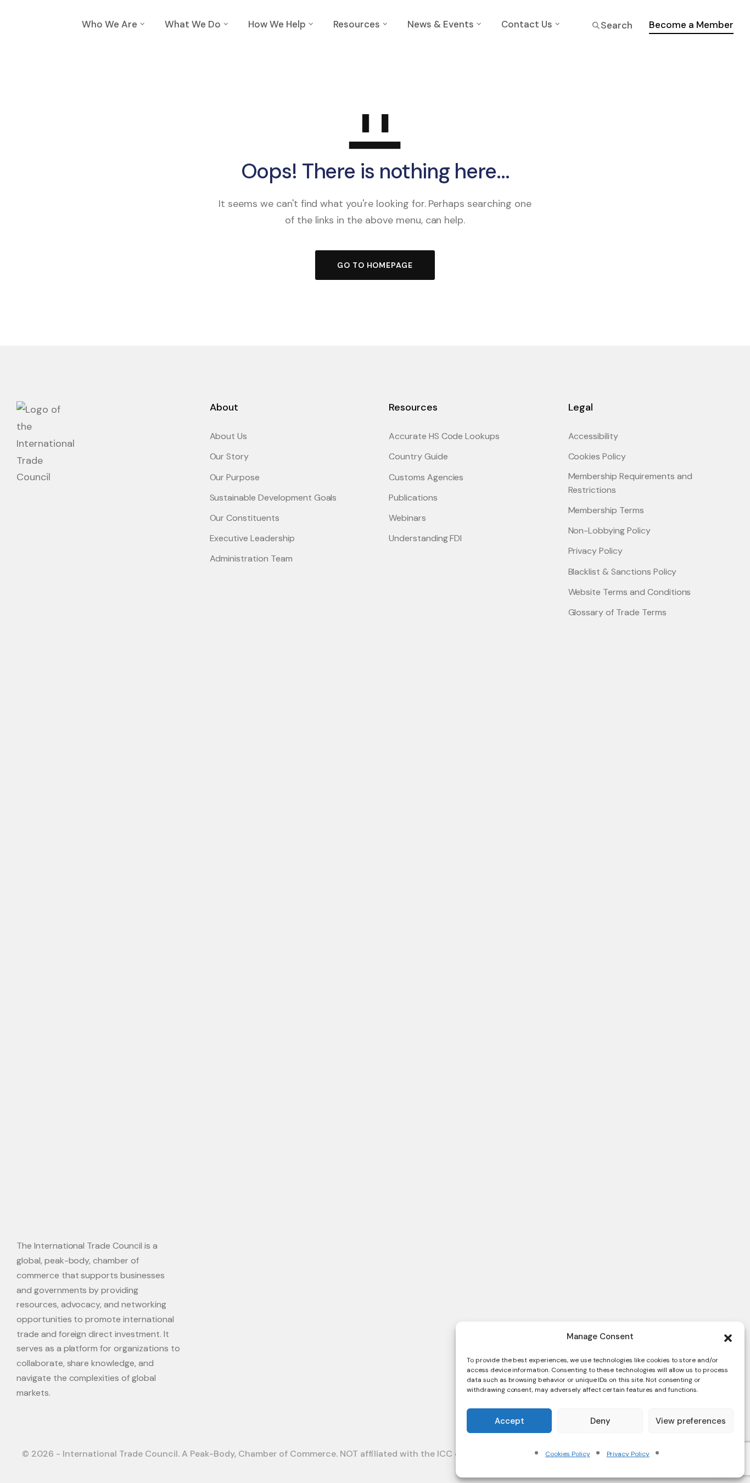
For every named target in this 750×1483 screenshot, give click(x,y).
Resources (356, 24)
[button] (728, 1337)
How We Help (277, 24)
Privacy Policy (628, 1454)
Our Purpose (235, 477)
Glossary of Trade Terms (617, 612)
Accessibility (593, 436)
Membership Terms (606, 510)
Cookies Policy (567, 1454)
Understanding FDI (425, 538)
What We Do (193, 24)
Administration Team (251, 558)
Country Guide (418, 456)
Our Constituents (244, 518)
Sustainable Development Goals (273, 497)
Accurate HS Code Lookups (444, 436)
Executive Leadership (252, 538)
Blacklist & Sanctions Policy (622, 571)
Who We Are (109, 24)
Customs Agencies (426, 477)
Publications (413, 497)
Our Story (229, 456)
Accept (509, 1420)
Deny (600, 1420)
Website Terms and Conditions (629, 592)
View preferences (691, 1420)
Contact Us (526, 24)
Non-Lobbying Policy (609, 530)
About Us (229, 436)
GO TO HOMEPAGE (375, 265)
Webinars (407, 518)
